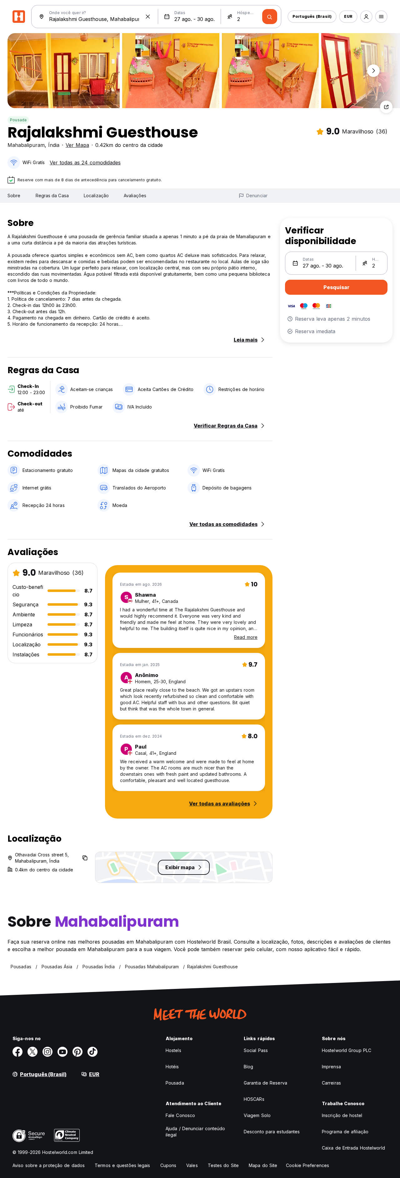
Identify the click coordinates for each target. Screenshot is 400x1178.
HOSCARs (254, 1099)
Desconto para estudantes (272, 1131)
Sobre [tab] (14, 195)
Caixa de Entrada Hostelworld (353, 1147)
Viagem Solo (257, 1115)
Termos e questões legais (122, 1165)
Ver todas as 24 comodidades (85, 162)
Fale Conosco (180, 1115)
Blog (248, 1066)
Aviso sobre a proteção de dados (48, 1165)
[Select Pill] (366, 16)
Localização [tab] (96, 195)
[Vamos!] (269, 16)
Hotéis (172, 1066)
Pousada (18, 120)
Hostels (173, 1050)
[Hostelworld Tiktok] (93, 1052)
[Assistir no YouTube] (63, 1052)
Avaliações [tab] (135, 195)
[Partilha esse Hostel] (386, 107)
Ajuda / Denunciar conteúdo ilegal (195, 1131)
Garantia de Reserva (265, 1082)
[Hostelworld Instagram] (47, 1052)
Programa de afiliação (345, 1131)
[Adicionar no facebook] (17, 1052)
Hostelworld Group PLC (346, 1050)
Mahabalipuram (26, 145)
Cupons (168, 1165)
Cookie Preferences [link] (307, 1165)
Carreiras (331, 1082)
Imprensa (331, 1066)
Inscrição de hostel (342, 1115)
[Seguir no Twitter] (33, 1052)
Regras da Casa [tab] (52, 195)
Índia (53, 145)
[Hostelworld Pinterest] (77, 1052)
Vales (192, 1165)
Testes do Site (223, 1165)
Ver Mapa (77, 145)
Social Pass (256, 1050)
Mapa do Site (263, 1165)
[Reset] (147, 16)
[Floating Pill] (373, 70)
